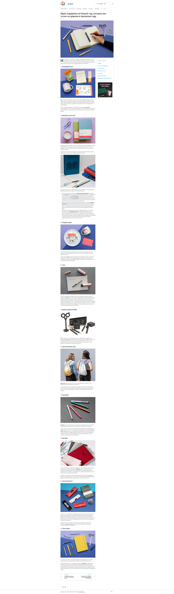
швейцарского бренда (69, 524)
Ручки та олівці (101, 68)
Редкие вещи (67, 339)
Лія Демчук (62, 18)
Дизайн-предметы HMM (69, 309)
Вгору (112, 591)
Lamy (63, 265)
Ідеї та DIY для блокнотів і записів (66, 11)
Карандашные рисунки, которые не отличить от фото (69, 576)
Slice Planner (66, 528)
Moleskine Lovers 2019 (68, 115)
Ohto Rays (90, 475)
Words (65, 431)
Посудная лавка (67, 222)
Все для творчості (101, 70)
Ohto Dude (93, 429)
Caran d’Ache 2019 (67, 481)
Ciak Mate (65, 438)
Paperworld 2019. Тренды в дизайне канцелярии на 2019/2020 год (86, 576)
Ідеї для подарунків (102, 75)
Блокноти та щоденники (103, 65)
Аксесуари (100, 73)
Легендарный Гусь (67, 66)
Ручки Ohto (65, 395)
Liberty (61, 431)
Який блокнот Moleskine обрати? (104, 78)
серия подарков (87, 107)
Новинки (99, 63)
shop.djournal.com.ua (81, 592)
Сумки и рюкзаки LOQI (68, 346)
